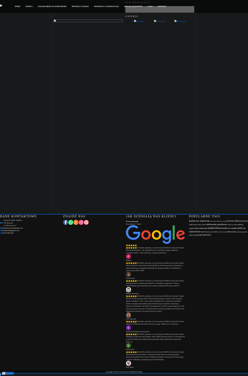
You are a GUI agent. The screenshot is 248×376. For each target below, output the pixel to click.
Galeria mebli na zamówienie (52, 6)
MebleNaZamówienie (207, 232)
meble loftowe (215, 228)
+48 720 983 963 (8, 233)
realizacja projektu (241, 232)
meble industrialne (201, 228)
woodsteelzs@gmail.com (10, 230)
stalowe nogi (193, 235)
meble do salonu (232, 224)
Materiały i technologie (106, 6)
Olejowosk (231, 232)
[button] (126, 22)
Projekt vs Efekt (80, 6)
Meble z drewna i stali (220, 232)
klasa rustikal (202, 224)
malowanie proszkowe (216, 224)
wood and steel (204, 235)
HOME (17, 6)
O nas (150, 6)
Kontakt (162, 6)
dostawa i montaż (222, 221)
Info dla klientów (133, 6)
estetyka (195, 224)
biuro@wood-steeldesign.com (12, 228)
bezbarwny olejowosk (199, 221)
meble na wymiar (229, 228)
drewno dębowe (234, 221)
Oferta (29, 6)
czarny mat (213, 221)
